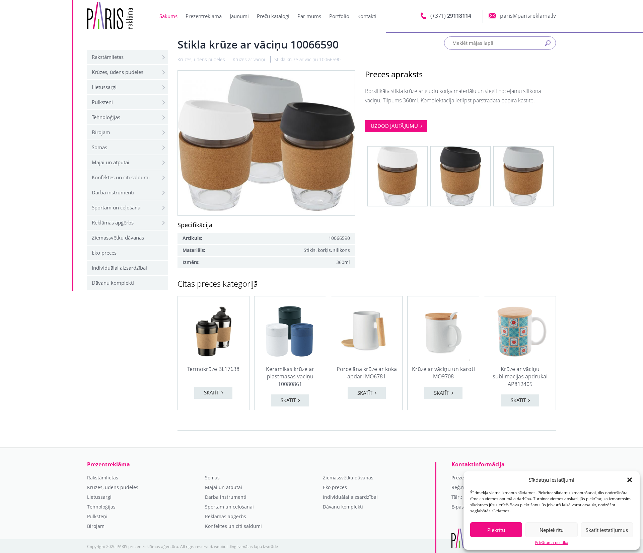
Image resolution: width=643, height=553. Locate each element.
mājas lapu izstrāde (259, 546)
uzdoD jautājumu (394, 125)
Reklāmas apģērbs (113, 222)
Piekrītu (496, 530)
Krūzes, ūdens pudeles (117, 72)
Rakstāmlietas (108, 57)
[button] (629, 479)
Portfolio (339, 16)
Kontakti (366, 16)
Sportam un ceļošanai (117, 207)
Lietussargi (104, 87)
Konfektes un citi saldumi (121, 177)
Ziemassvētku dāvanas (118, 237)
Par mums (309, 16)
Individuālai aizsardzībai (119, 267)
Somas (99, 147)
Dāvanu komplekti (113, 282)
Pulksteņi (102, 102)
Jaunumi (239, 16)
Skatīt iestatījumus (607, 530)
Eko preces (104, 252)
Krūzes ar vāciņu (250, 59)
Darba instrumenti (113, 192)
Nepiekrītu (552, 530)
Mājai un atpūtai (110, 162)
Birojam (101, 132)
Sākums (168, 16)
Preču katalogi (273, 16)
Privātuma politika (551, 543)
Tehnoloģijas (106, 117)
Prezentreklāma (204, 16)
